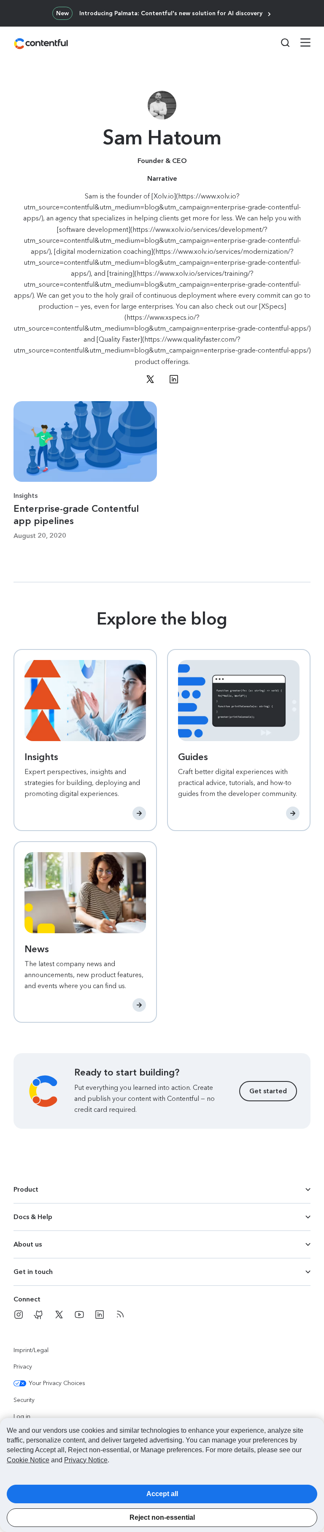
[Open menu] (300, 43)
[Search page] (280, 43)
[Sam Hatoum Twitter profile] (150, 379)
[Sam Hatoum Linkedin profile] (174, 379)
